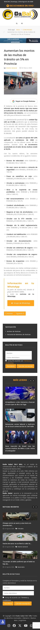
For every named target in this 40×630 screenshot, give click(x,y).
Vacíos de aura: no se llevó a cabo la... (17, 543)
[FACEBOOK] (14, 625)
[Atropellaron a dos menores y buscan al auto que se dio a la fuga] (20, 393)
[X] (20, 625)
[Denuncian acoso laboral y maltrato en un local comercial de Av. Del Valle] (20, 415)
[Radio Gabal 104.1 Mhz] (20, 14)
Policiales (21, 528)
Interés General (11, 68)
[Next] (33, 380)
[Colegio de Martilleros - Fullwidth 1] (20, 40)
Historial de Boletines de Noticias (19, 334)
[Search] (16, 23)
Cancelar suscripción (25, 366)
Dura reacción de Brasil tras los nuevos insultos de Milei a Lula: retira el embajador (20, 448)
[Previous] (31, 380)
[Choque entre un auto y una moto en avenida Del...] (20, 516)
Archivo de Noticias (14, 331)
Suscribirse (11, 366)
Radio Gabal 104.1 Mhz (24, 616)
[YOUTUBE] (25, 625)
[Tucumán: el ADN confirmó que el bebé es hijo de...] (20, 555)
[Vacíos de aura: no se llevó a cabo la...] (20, 537)
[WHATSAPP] (31, 625)
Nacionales (21, 567)
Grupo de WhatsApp (22, 303)
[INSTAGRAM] (8, 625)
